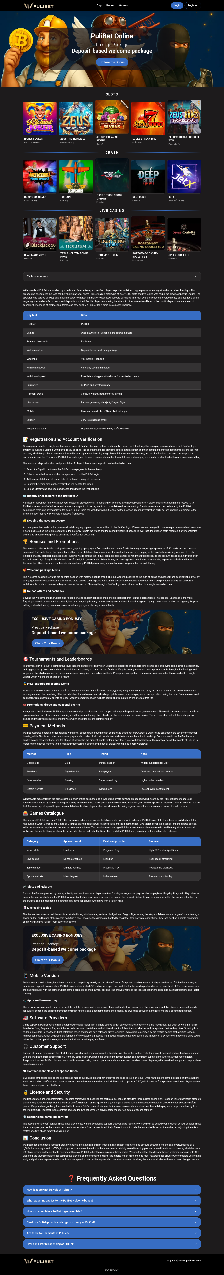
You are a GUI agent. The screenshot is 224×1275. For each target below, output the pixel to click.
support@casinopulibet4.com (184, 1260)
